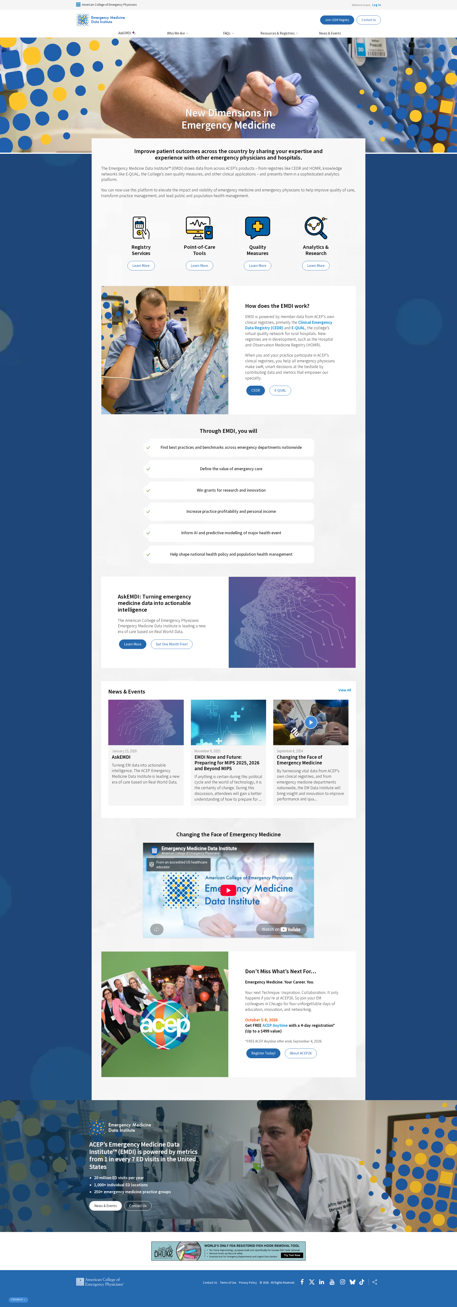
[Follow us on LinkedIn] (322, 1282)
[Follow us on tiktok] (362, 1282)
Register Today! (263, 1053)
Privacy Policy (248, 1282)
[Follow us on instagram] (343, 1282)
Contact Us (369, 20)
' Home (100, 19)
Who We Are (176, 33)
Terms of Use (228, 1282)
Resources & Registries (277, 33)
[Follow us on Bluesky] (353, 1282)
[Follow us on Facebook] (303, 1282)
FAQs (227, 33)
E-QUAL (298, 327)
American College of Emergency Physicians (109, 4)
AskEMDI (125, 33)
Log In (376, 5)
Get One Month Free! (172, 644)
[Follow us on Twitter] (312, 1282)
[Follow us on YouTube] (332, 1282)
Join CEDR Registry (337, 20)
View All (344, 690)
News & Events (330, 33)
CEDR (255, 390)
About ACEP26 (301, 1053)
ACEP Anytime (275, 1025)
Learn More (141, 265)
